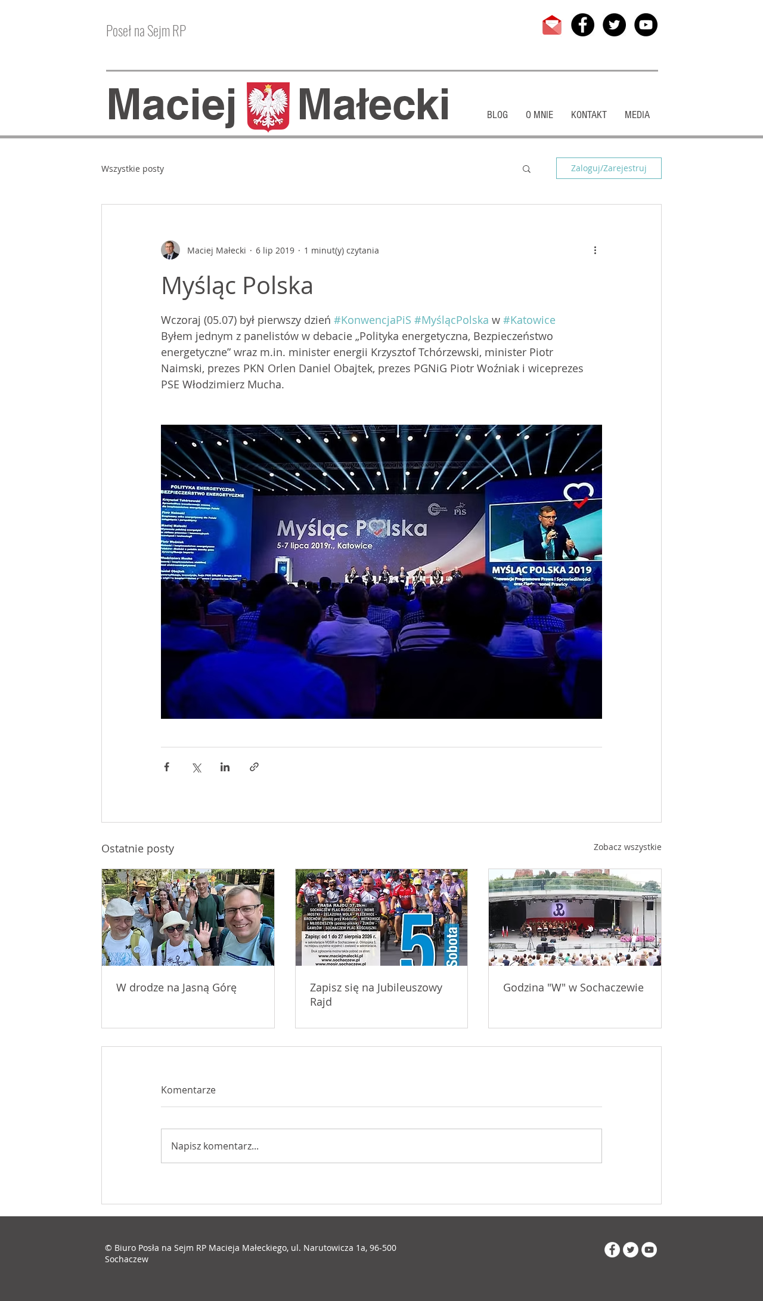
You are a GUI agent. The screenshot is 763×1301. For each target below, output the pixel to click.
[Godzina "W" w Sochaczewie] (575, 917)
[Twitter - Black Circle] (614, 24)
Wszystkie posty (132, 168)
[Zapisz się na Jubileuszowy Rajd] (382, 917)
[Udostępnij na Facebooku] (166, 766)
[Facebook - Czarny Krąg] (582, 24)
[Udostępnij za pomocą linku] (254, 766)
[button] (526, 168)
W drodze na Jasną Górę (176, 987)
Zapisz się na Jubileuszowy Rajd (376, 994)
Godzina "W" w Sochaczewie (573, 987)
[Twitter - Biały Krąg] (630, 1249)
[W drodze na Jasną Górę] (188, 917)
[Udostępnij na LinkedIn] (225, 766)
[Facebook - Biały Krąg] (612, 1249)
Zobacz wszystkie (628, 846)
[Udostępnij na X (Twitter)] (195, 766)
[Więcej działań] (595, 250)
